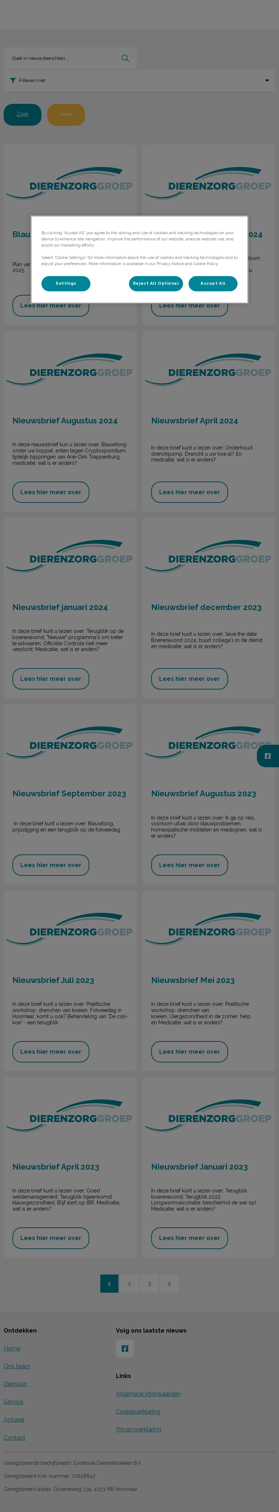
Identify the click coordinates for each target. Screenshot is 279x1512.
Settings (66, 283)
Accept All (213, 283)
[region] (139, 259)
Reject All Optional (156, 283)
